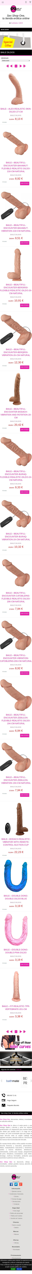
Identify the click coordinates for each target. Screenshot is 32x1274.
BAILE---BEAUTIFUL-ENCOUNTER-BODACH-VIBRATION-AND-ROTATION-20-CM (16, 413)
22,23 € (15, 852)
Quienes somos (16, 1191)
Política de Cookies (16, 1216)
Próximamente (16, 1258)
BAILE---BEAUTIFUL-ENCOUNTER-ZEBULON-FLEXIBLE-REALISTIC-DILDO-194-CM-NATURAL (16, 719)
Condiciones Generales (16, 1194)
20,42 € (15, 424)
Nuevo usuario (16, 1225)
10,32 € (15, 546)
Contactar (16, 1204)
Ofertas (16, 1243)
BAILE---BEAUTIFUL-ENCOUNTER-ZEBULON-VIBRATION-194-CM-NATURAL (16, 780)
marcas (18, 1069)
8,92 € (16, 178)
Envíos (16, 1196)
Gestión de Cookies (16, 1218)
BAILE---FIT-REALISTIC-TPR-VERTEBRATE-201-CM (16, 1007)
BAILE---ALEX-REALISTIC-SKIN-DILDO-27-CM (16, 110)
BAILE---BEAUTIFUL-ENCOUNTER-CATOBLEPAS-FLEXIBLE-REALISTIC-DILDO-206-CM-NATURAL (16, 597)
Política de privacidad (16, 1213)
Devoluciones (16, 1201)
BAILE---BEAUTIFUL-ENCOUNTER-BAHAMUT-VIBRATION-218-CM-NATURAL (16, 228)
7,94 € (16, 608)
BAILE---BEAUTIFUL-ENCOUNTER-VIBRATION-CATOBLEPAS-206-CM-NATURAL (16, 658)
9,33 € (16, 487)
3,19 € (16, 905)
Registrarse (26, 2)
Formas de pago (16, 1199)
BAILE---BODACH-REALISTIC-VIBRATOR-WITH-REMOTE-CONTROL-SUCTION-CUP (16, 842)
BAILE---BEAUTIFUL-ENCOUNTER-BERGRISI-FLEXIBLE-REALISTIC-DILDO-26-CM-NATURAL (16, 289)
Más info (19, 1269)
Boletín (16, 1227)
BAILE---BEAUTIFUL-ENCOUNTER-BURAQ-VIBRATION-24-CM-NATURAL (16, 537)
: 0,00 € (17, 23)
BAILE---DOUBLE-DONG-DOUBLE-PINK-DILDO (16, 951)
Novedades (16, 1249)
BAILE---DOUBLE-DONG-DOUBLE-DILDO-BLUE (16, 897)
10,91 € (15, 300)
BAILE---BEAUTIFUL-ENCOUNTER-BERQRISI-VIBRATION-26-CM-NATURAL (16, 352)
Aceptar (13, 1269)
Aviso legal (16, 1211)
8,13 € (16, 118)
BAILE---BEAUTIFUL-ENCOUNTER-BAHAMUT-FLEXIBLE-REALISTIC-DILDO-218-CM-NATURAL (16, 167)
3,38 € (16, 1016)
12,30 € (15, 362)
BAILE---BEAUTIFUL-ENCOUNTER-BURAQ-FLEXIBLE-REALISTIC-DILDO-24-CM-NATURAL (16, 475)
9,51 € (16, 238)
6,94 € (16, 730)
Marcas (16, 1234)
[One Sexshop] (16, 8)
